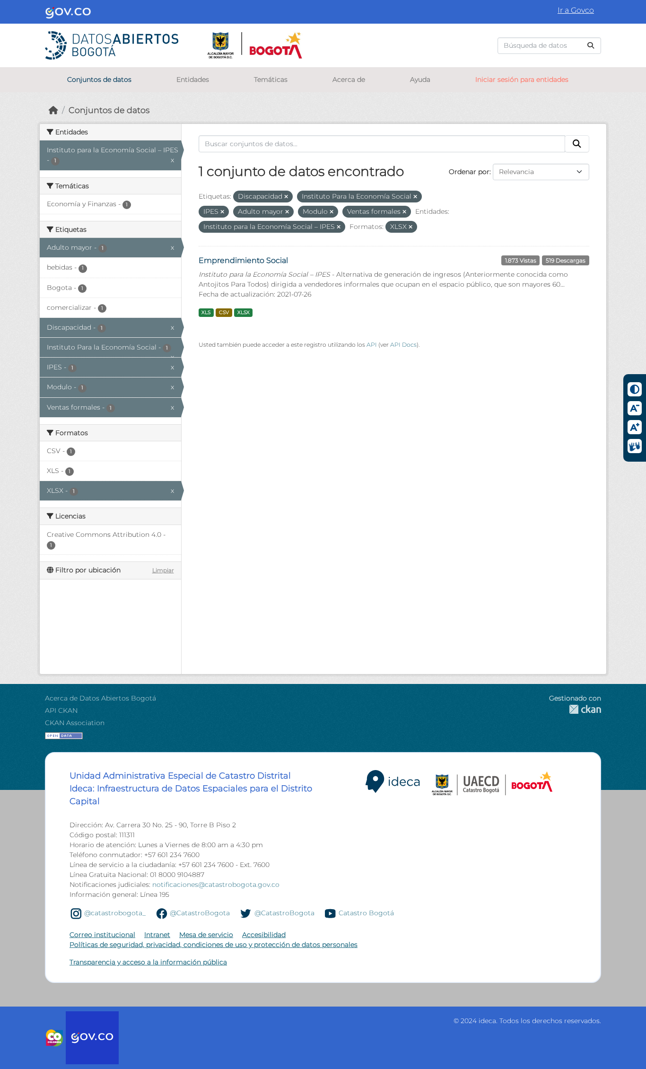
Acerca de (348, 79)
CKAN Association (75, 723)
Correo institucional (102, 934)
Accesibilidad (264, 934)
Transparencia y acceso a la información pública (148, 962)
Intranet (157, 934)
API (372, 344)
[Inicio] (53, 110)
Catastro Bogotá (366, 913)
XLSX (243, 312)
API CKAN (61, 710)
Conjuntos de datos (99, 79)
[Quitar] (286, 196)
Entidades (192, 79)
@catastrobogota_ (115, 913)
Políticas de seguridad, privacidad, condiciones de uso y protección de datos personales (214, 944)
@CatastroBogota (200, 913)
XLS (205, 312)
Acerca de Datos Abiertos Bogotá (100, 698)
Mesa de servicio (206, 934)
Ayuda (420, 79)
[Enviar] (590, 45)
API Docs (403, 344)
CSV (224, 312)
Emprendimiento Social (243, 260)
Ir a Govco (576, 10)
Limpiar (163, 570)
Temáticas (271, 79)
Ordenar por (469, 171)
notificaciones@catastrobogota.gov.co (215, 884)
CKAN (575, 709)
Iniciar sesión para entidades (521, 79)
